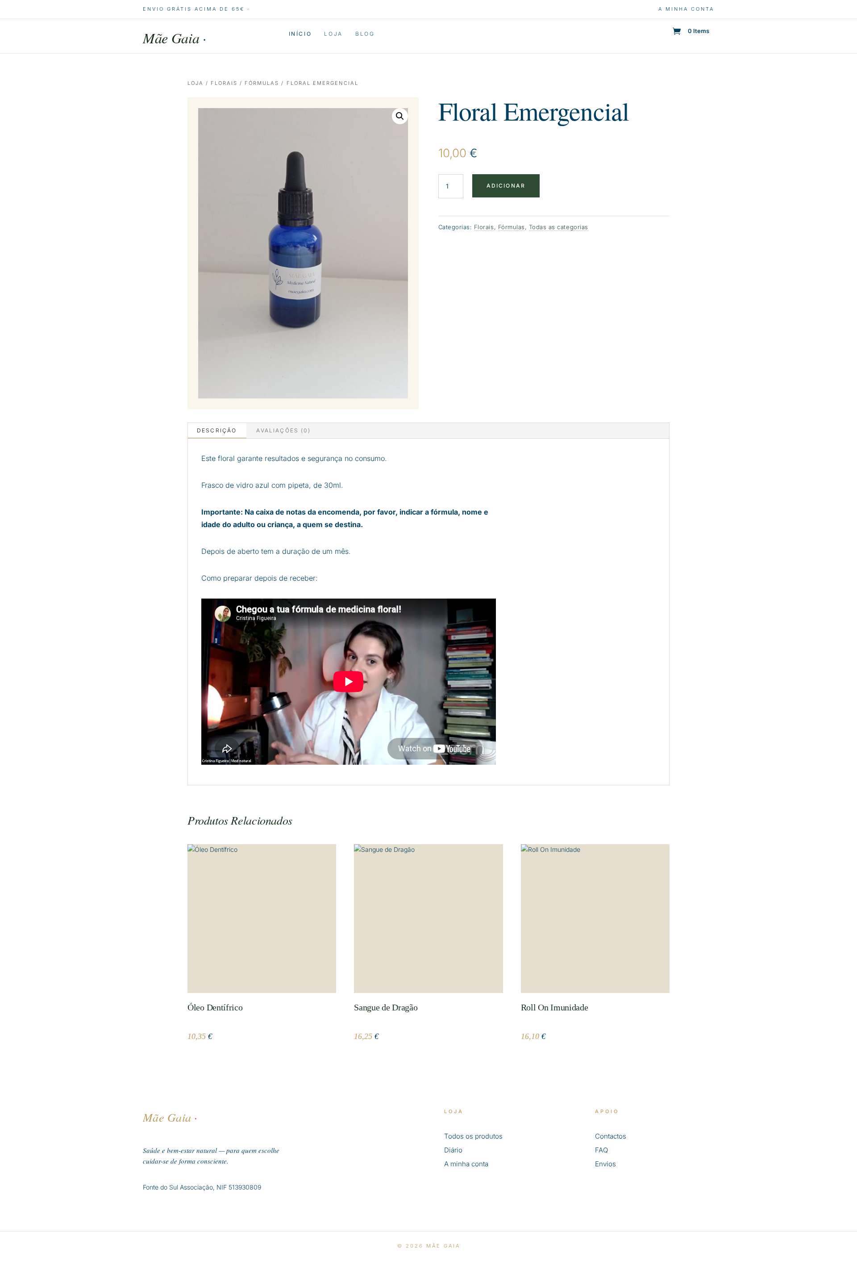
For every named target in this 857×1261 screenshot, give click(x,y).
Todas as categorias (558, 226)
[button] (400, 116)
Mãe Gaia (174, 37)
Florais (224, 83)
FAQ (601, 1150)
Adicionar (506, 185)
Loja (333, 34)
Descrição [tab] (217, 430)
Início (300, 34)
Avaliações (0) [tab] (283, 430)
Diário (453, 1150)
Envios (605, 1164)
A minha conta (686, 9)
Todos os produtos (473, 1136)
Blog (365, 34)
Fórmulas (262, 83)
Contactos (610, 1136)
